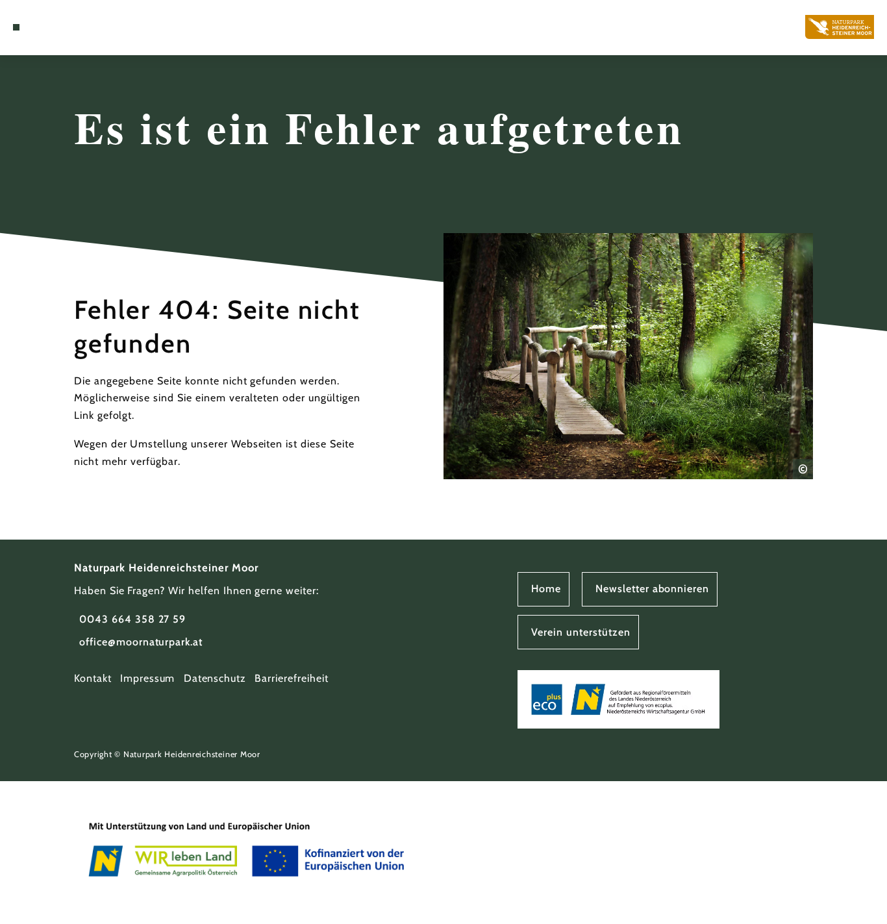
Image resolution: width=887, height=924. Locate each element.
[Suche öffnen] (46, 27)
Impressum (147, 678)
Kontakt (93, 678)
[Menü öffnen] (16, 27)
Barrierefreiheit (291, 678)
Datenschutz (215, 678)
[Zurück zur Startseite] (839, 27)
